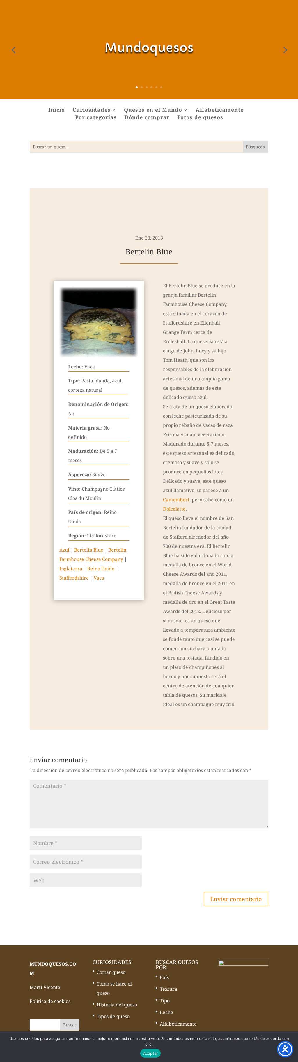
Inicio (56, 110)
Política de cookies (50, 1001)
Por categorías (96, 118)
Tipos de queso (113, 1016)
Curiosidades (91, 110)
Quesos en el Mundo (153, 110)
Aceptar (150, 1053)
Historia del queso (117, 1005)
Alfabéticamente (220, 110)
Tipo (165, 1000)
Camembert (176, 499)
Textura (168, 989)
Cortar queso (111, 972)
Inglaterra (70, 568)
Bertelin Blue (88, 550)
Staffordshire (74, 578)
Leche (166, 1012)
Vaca (99, 578)
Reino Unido (100, 568)
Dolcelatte (174, 509)
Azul (64, 550)
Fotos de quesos (200, 118)
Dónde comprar (147, 118)
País (164, 977)
